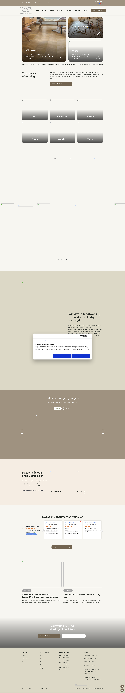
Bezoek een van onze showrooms (72, 636)
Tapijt (41, 668)
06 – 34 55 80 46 (28, 3)
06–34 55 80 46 (92, 661)
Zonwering (25, 661)
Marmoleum (43, 661)
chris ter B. (71, 522)
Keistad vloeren (36, 688)
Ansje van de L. (53, 522)
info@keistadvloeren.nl (43, 3)
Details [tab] (62, 340)
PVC (41, 655)
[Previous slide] (22, 432)
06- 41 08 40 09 (92, 658)
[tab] (58, 259)
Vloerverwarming (26, 658)
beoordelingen (98, 688)
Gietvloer (42, 671)
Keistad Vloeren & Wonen (32, 526)
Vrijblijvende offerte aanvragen (60, 84)
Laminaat (42, 658)
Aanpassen (61, 356)
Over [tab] (82, 340)
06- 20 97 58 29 (93, 655)
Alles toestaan (81, 356)
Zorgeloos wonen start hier (60, 547)
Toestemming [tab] (43, 340)
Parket (42, 665)
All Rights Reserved (46, 688)
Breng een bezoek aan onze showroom (32, 490)
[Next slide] (103, 432)
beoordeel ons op (31, 534)
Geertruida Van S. (93, 522)
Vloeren (24, 655)
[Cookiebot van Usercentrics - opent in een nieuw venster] (81, 336)
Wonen (24, 665)
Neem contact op (97, 10)
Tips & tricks (26, 590)
